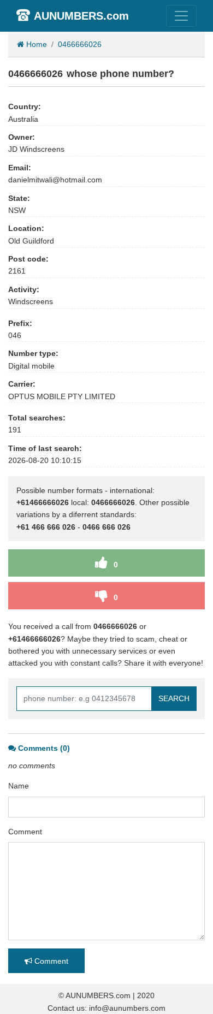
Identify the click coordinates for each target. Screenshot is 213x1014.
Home (35, 44)
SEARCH (174, 698)
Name (18, 785)
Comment (25, 831)
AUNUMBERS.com (81, 16)
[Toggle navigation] (181, 16)
